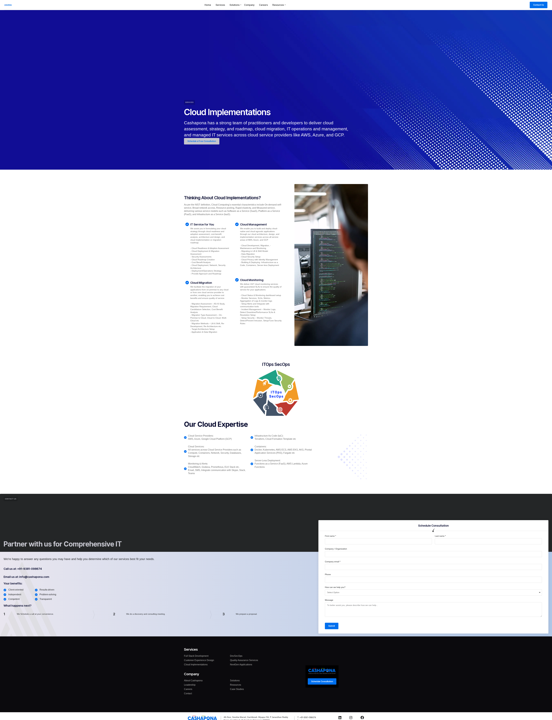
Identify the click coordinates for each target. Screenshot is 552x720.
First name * (330, 536)
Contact (188, 693)
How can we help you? (335, 587)
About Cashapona (193, 680)
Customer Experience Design (199, 660)
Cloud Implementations (196, 664)
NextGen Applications (241, 664)
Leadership (189, 685)
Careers (263, 4)
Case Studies (237, 689)
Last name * (440, 536)
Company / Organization (336, 549)
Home (208, 4)
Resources (278, 4)
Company (249, 4)
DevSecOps (236, 656)
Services (220, 4)
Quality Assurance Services (244, 660)
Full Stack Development (196, 656)
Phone (328, 574)
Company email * (332, 561)
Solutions (234, 4)
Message (329, 600)
